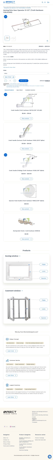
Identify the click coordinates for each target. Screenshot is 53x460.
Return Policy (6, 441)
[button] (47, 41)
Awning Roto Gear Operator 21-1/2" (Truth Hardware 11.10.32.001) (21, 85)
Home (4, 6)
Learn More (11, 375)
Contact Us (6, 439)
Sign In (45, 2)
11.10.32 (10, 84)
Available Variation (30, 90)
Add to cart (23, 80)
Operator (43, 278)
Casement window (13, 291)
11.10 (7, 84)
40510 (21, 84)
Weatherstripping (23, 450)
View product (25, 118)
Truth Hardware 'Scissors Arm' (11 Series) (39, 6)
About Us (5, 437)
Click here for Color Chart (9, 67)
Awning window (11, 256)
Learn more (11, 351)
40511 (23, 84)
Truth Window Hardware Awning (12, 6)
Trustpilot (34, 422)
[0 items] (48, 2)
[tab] (9, 90)
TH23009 (42, 85)
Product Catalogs (39, 437)
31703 (18, 84)
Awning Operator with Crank (25, 6)
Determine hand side (40, 439)
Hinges (44, 264)
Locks (43, 271)
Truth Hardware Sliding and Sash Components (26, 441)
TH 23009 (37, 85)
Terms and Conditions (8, 445)
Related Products (9, 90)
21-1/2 (13, 84)
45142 (26, 84)
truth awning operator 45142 (13, 86)
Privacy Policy (6, 443)
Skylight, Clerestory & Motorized (24, 438)
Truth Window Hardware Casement (25, 448)
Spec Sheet (20, 90)
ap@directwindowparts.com (39, 420)
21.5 (15, 84)
